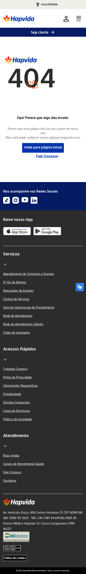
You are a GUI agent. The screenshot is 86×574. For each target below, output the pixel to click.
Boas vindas (11, 455)
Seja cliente (39, 32)
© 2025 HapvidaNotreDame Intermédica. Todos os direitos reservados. (43, 571)
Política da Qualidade (17, 419)
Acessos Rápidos (19, 348)
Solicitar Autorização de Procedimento (28, 307)
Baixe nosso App (18, 219)
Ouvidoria (9, 480)
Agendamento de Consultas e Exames (28, 274)
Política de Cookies (15, 558)
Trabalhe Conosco (15, 369)
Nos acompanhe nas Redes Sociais (30, 191)
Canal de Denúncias (16, 411)
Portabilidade (12, 394)
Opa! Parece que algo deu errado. (43, 118)
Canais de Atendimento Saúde (23, 464)
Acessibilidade (49, 4)
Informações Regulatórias (20, 385)
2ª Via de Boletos (14, 282)
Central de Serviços (16, 299)
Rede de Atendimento (17, 316)
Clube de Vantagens (16, 332)
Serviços (11, 253)
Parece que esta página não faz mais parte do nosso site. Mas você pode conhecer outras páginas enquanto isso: (43, 133)
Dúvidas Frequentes (16, 402)
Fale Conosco (47, 156)
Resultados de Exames (18, 290)
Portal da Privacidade (17, 377)
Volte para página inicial (43, 147)
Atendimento (16, 435)
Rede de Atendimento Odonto (23, 324)
